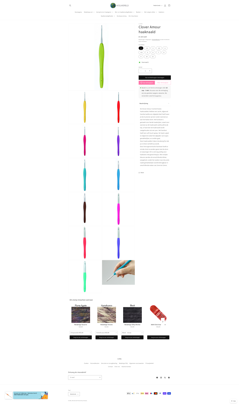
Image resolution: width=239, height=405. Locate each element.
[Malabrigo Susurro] (81, 313)
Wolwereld (74, 400)
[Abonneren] (100, 377)
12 (153, 56)
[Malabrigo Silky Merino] (132, 313)
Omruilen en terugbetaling (109, 363)
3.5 (159, 48)
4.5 (141, 52)
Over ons (117, 366)
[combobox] (81, 333)
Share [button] (142, 172)
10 (147, 56)
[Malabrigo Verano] (107, 313)
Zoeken (86, 363)
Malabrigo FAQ (123, 363)
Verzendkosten (156, 39)
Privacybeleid (150, 363)
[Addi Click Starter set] (158, 313)
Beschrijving (144, 103)
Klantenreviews (126, 366)
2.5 (147, 48)
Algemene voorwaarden (136, 363)
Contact (110, 366)
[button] (70, 5)
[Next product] (163, 321)
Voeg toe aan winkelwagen (80, 337)
